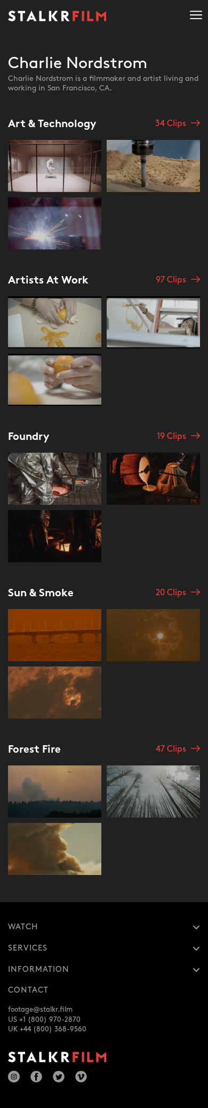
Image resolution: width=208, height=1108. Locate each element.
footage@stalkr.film (40, 1009)
